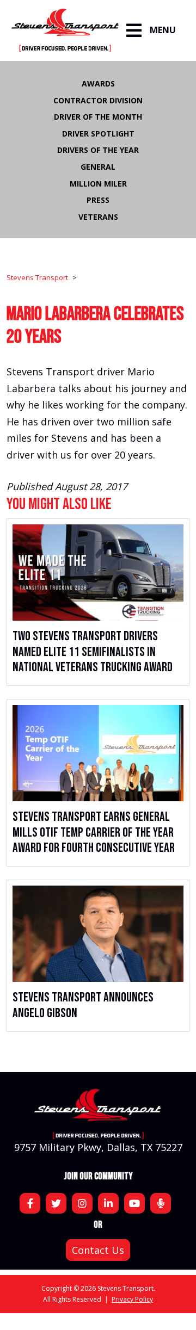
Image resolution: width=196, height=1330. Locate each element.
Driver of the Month (98, 117)
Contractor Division (98, 100)
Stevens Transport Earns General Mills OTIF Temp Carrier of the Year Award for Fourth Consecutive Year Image (98, 753)
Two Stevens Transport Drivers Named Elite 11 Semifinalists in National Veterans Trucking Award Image (98, 572)
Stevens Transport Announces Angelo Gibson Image (98, 934)
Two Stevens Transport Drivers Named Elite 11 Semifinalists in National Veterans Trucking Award (93, 652)
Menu (163, 30)
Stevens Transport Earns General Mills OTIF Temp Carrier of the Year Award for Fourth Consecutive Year (94, 832)
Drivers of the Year (98, 150)
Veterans (98, 217)
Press (98, 200)
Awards (98, 83)
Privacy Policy (132, 1299)
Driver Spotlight (98, 133)
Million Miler (98, 183)
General (98, 167)
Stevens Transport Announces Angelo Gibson (83, 1005)
